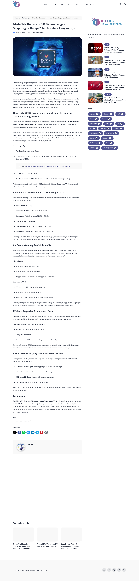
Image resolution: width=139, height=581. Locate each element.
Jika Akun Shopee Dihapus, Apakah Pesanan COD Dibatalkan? (114, 75)
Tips (54, 4)
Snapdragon (26, 421)
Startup (93, 138)
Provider (104, 128)
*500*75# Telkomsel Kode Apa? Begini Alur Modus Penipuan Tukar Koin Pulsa (114, 87)
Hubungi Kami (90, 4)
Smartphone (65, 4)
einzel (30, 444)
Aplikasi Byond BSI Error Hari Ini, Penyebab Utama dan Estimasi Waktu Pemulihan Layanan (114, 62)
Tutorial (108, 94)
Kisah (93, 119)
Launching (94, 123)
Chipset (17, 421)
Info (107, 44)
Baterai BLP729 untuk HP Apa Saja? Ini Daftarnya (47, 545)
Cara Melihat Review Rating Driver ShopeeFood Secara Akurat (114, 100)
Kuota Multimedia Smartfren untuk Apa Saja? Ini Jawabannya (48, 166)
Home (45, 4)
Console (107, 114)
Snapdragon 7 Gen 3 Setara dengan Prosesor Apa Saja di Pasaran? (70, 546)
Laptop (77, 4)
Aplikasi (94, 114)
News (108, 123)
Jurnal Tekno (29, 570)
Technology (95, 143)
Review (117, 128)
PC (92, 128)
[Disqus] (47, 487)
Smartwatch (111, 133)
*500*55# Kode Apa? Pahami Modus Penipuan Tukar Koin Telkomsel (114, 50)
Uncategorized (109, 147)
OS (120, 123)
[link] (15, 432)
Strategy (107, 138)
